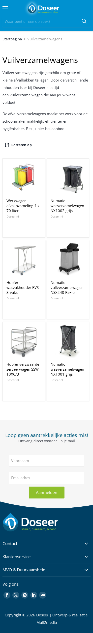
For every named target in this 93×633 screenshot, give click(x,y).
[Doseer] (39, 522)
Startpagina (12, 38)
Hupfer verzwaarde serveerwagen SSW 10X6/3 (22, 369)
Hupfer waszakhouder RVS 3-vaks (22, 287)
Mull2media (46, 622)
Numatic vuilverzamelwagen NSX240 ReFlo (67, 287)
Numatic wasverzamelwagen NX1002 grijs (67, 205)
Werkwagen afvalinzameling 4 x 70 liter (22, 205)
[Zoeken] (84, 21)
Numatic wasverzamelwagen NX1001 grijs (67, 369)
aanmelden (46, 492)
